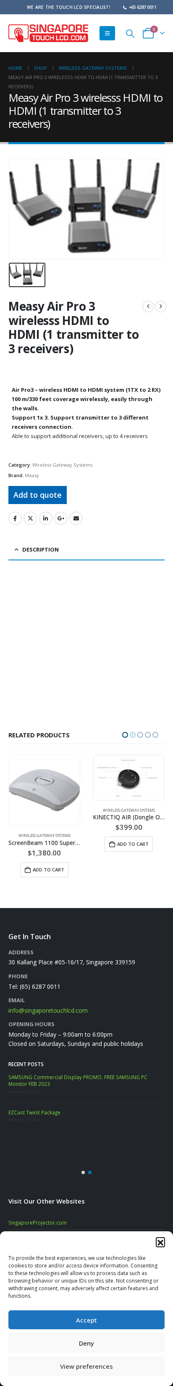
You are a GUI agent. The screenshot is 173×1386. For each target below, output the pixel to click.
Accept (86, 1320)
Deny (86, 1343)
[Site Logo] (48, 33)
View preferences (86, 1366)
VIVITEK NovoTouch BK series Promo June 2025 (89, 1073)
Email (76, 518)
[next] (161, 306)
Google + (61, 518)
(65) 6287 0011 (40, 983)
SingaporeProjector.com (37, 1218)
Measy (32, 475)
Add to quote (37, 495)
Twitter (30, 518)
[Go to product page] (44, 777)
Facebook (15, 518)
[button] (160, 1242)
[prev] (148, 306)
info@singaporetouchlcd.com (48, 1007)
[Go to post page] (18, 1080)
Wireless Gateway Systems (62, 465)
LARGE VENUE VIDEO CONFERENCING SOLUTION (64, 1107)
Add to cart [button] (48, 844)
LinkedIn (45, 518)
